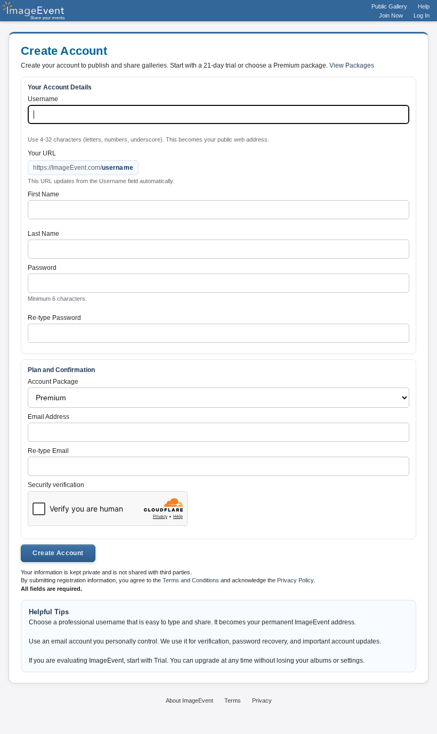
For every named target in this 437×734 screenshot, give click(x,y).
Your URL (42, 153)
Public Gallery (389, 6)
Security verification (56, 485)
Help (424, 6)
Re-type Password (54, 317)
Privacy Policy (295, 580)
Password (42, 267)
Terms (232, 700)
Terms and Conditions (191, 580)
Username (43, 99)
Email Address (48, 416)
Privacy (262, 700)
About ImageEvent (189, 700)
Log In (422, 15)
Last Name (43, 233)
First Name (43, 194)
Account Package (53, 381)
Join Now (391, 15)
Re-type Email (48, 451)
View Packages (351, 65)
